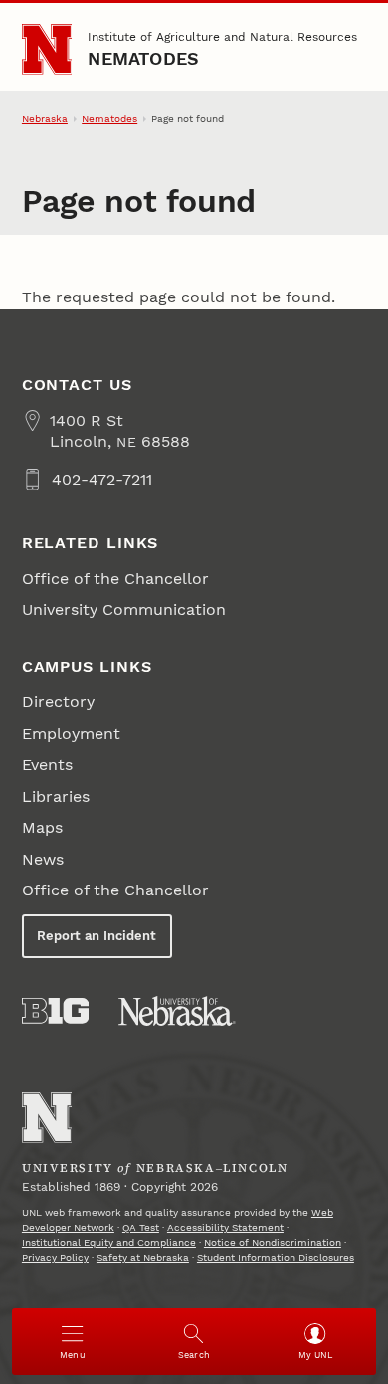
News (43, 859)
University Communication (124, 609)
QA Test (140, 1227)
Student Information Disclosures (275, 1257)
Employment (71, 733)
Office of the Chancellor (115, 578)
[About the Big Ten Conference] (55, 1011)
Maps (42, 827)
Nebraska (45, 118)
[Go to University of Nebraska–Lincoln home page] (47, 49)
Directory (58, 701)
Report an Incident (96, 935)
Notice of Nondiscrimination (272, 1242)
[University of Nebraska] (177, 1011)
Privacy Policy (55, 1257)
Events (47, 764)
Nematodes (143, 58)
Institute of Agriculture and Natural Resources (222, 37)
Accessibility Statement (225, 1227)
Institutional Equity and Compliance (109, 1242)
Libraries (56, 796)
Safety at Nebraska (143, 1257)
